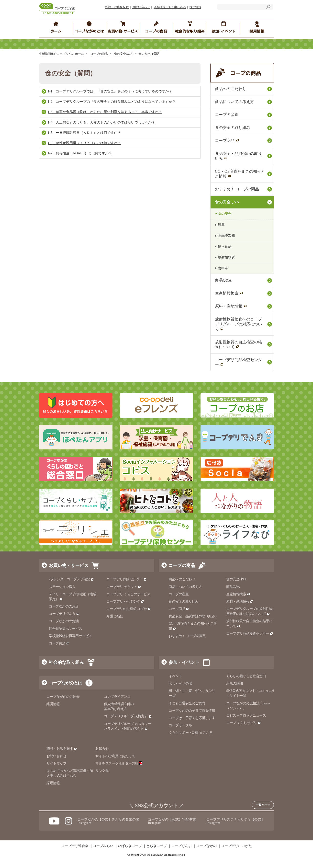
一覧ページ (263, 805)
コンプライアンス (117, 697)
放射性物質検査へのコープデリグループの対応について (238, 324)
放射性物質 (226, 257)
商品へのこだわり (230, 89)
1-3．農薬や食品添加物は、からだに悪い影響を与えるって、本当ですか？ (105, 112)
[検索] (268, 7)
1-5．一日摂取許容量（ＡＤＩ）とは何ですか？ (84, 133)
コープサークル (180, 725)
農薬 (221, 225)
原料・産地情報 (228, 306)
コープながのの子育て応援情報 (192, 710)
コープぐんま (181, 846)
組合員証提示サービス (65, 628)
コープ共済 (57, 643)
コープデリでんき (62, 614)
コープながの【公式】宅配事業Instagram (172, 821)
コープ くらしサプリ (241, 723)
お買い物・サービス (69, 565)
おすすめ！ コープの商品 (237, 189)
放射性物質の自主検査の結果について (238, 344)
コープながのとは (65, 682)
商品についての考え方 (234, 102)
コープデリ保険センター (124, 579)
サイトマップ (56, 763)
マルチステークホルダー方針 (116, 763)
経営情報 (53, 704)
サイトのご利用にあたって (115, 756)
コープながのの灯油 (64, 621)
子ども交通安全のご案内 (187, 703)
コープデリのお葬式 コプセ (126, 609)
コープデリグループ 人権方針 (126, 716)
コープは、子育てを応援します (192, 718)
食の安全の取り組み (232, 128)
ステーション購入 (62, 587)
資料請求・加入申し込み (170, 7)
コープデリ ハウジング (123, 601)
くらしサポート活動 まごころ (190, 732)
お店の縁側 (234, 683)
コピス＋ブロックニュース (246, 715)
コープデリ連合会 (75, 846)
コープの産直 (226, 115)
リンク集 (102, 771)
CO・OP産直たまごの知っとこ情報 (240, 173)
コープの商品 (99, 54)
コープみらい (103, 846)
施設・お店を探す (117, 7)
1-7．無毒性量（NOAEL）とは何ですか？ (80, 153)
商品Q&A (223, 280)
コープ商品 (225, 140)
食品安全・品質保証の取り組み (238, 155)
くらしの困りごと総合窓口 (246, 676)
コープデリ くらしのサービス (128, 594)
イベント (175, 676)
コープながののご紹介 (62, 697)
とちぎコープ (156, 846)
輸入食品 (225, 246)
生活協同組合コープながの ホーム (61, 54)
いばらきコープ (130, 846)
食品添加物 (226, 235)
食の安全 (225, 214)
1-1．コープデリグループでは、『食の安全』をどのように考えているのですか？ (110, 91)
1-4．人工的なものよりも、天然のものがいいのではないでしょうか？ (101, 122)
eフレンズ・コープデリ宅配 (69, 579)
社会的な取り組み (66, 662)
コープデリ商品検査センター (238, 362)
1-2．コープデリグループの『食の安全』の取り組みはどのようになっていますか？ (112, 101)
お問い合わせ (141, 7)
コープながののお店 (64, 606)
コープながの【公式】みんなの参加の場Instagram (108, 821)
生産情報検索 (226, 293)
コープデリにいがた (236, 846)
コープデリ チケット (121, 587)
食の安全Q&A (123, 54)
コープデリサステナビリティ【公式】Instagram (235, 821)
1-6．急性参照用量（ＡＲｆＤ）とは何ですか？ (84, 143)
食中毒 (223, 268)
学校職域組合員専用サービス (70, 636)
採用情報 (195, 7)
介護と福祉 (114, 616)
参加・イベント (184, 662)
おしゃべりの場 (180, 683)
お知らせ (102, 748)
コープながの (206, 846)
